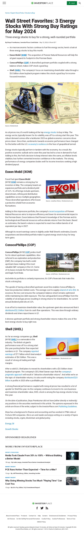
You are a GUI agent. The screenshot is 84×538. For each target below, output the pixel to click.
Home (7, 13)
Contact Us (32, 516)
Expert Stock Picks (17, 13)
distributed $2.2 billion (14, 310)
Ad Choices (11, 519)
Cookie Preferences (58, 519)
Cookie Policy (46, 519)
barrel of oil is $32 (68, 290)
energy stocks (50, 132)
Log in (73, 3)
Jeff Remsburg (18, 473)
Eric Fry (15, 487)
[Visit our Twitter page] (42, 508)
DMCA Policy (41, 522)
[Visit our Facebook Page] (37, 508)
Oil (13, 423)
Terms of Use (71, 519)
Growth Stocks (11, 429)
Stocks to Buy (30, 13)
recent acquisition (57, 211)
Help (39, 516)
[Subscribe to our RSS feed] (47, 508)
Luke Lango (17, 462)
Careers (44, 516)
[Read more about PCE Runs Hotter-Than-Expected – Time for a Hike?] (72, 470)
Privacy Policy (72, 516)
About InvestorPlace (12, 516)
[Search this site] (79, 3)
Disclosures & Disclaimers (57, 516)
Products (24, 516)
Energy (8, 423)
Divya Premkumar (13, 42)
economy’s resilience (37, 144)
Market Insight (10, 466)
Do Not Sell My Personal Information (28, 519)
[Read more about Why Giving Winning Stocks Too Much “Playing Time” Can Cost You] (72, 481)
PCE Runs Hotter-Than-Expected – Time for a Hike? (31, 469)
